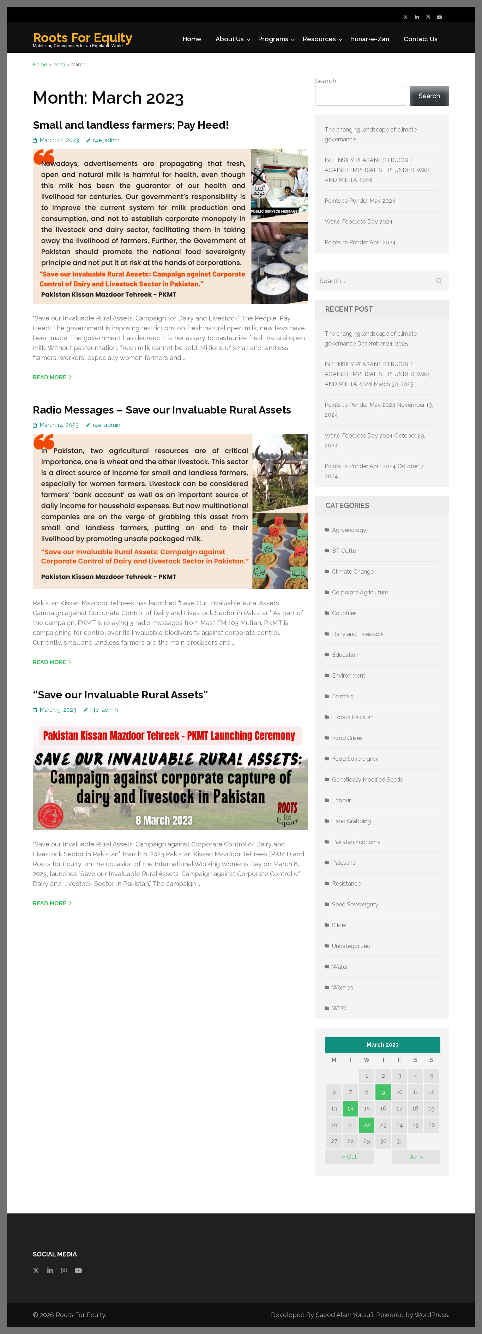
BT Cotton (346, 550)
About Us (230, 39)
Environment (348, 675)
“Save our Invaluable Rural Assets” (120, 695)
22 (367, 1125)
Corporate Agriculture (360, 592)
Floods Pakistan (353, 717)
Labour (341, 800)
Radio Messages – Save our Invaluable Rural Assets (162, 410)
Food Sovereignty (355, 758)
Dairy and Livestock (358, 634)
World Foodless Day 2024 (359, 221)
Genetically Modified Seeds (367, 779)
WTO (339, 1008)
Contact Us (421, 39)
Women (342, 987)
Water (340, 966)
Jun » (416, 1157)
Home (192, 39)
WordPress (431, 1314)
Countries (344, 613)
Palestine (344, 862)
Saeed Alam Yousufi (344, 1314)
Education (345, 654)
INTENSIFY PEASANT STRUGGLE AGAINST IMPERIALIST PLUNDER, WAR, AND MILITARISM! (378, 170)
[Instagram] (428, 17)
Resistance (346, 883)
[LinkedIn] (417, 17)
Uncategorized (351, 946)
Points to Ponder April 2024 (360, 242)
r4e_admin (107, 140)
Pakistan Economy (356, 842)
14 (351, 1108)
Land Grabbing (351, 821)
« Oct (349, 1157)
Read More (49, 377)
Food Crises (347, 738)
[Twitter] (405, 17)
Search (325, 81)
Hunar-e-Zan (369, 39)
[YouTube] (439, 17)
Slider (339, 925)
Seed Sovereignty (355, 904)
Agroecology (349, 530)
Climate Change (353, 571)
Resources (319, 39)
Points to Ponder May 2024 (360, 200)
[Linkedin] (50, 1270)
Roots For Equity (82, 37)
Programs (273, 39)
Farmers (342, 696)
